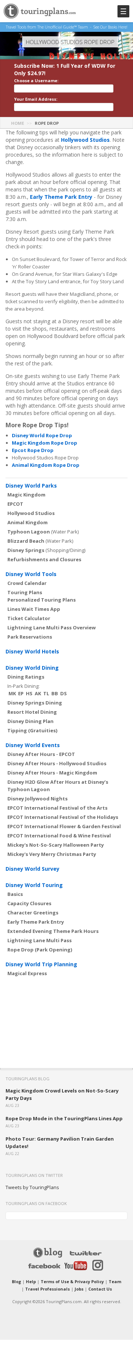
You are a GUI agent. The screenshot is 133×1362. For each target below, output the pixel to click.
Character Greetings (32, 912)
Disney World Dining (32, 667)
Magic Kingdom (26, 494)
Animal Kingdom (27, 522)
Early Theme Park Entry (61, 196)
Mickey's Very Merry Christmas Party (51, 854)
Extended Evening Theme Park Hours (53, 931)
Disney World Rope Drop (42, 435)
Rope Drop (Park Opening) (39, 949)
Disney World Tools (31, 574)
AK (38, 693)
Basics (15, 894)
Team (115, 1281)
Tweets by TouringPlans (32, 1187)
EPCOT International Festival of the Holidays (62, 817)
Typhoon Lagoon (28, 531)
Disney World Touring (34, 885)
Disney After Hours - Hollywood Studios (56, 763)
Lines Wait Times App (33, 609)
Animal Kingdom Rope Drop (45, 465)
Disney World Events (33, 745)
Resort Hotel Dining (32, 712)
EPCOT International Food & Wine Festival (59, 835)
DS (63, 693)
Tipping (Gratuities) (32, 730)
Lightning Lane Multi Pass (39, 940)
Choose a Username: (36, 80)
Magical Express (27, 973)
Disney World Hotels (32, 651)
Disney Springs (25, 550)
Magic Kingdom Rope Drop (44, 442)
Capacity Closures (29, 903)
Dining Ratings (25, 676)
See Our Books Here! (110, 27)
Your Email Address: (35, 99)
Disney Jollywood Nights (37, 798)
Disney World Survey (32, 868)
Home (17, 123)
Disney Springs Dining (34, 702)
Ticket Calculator (28, 618)
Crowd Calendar (27, 583)
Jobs (79, 1289)
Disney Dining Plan (30, 721)
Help (31, 1281)
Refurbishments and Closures (44, 559)
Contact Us (100, 1289)
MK (12, 693)
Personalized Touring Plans (41, 599)
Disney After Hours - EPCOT (41, 754)
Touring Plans (24, 592)
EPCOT (15, 504)
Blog (16, 1281)
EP (21, 693)
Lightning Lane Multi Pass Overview (51, 627)
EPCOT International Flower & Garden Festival (64, 826)
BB (54, 693)
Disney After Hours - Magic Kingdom (52, 772)
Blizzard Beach (25, 541)
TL (46, 693)
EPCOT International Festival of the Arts (57, 807)
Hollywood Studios (85, 139)
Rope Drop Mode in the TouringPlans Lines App (64, 1118)
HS (29, 693)
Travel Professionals (47, 1289)
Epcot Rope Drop (33, 450)
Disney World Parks (31, 485)
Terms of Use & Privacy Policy (72, 1281)
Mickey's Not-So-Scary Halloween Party (55, 844)
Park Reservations (29, 636)
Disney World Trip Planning (41, 964)
